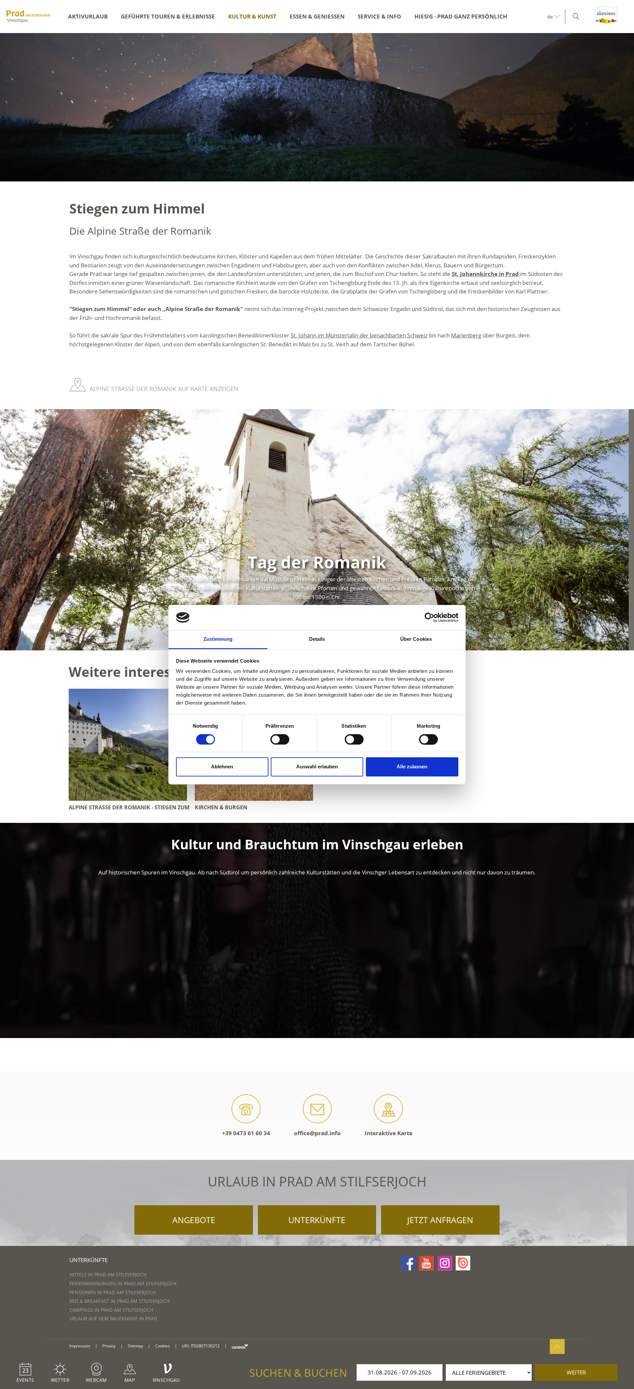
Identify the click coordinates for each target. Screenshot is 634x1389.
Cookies (162, 1346)
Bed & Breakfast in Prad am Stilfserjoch (119, 1301)
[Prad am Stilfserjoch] (28, 16)
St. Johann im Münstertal (322, 335)
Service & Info (379, 16)
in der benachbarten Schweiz (391, 335)
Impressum (79, 1346)
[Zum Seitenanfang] (557, 1346)
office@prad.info (317, 1133)
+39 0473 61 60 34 (246, 1133)
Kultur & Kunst (252, 16)
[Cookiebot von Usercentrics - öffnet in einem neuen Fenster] (429, 617)
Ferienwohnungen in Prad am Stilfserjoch (122, 1283)
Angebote (193, 1219)
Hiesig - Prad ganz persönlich (460, 16)
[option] (317, 107)
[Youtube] (426, 1263)
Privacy (109, 1346)
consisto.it (240, 1346)
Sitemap (135, 1346)
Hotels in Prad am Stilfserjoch (108, 1274)
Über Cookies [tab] (416, 639)
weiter (576, 1372)
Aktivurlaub (88, 16)
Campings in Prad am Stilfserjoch (111, 1310)
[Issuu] (463, 1263)
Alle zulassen (412, 767)
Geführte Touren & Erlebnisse (168, 16)
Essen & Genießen (317, 16)
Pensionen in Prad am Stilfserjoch (112, 1292)
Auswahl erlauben (317, 767)
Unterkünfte (316, 1219)
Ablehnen (222, 767)
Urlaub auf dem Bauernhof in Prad (113, 1318)
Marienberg (466, 335)
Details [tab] (317, 639)
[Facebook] (408, 1263)
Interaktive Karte (388, 1133)
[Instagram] (445, 1263)
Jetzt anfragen (440, 1219)
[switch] (279, 739)
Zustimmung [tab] (218, 639)
